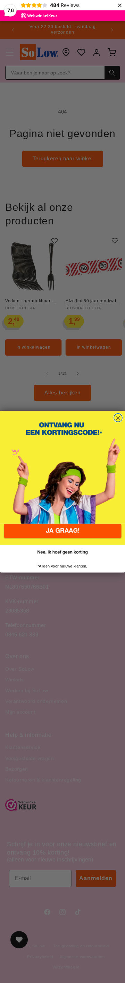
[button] (62, 534)
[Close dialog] (118, 417)
